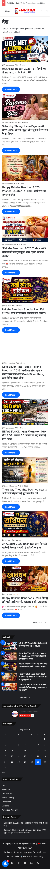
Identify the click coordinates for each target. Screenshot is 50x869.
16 (45, 750)
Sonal (6, 594)
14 (32, 750)
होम (5, 852)
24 (5, 762)
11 (12, 750)
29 (38, 762)
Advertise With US (10, 810)
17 (5, 756)
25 (12, 762)
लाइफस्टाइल (28, 852)
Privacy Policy (8, 797)
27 (25, 762)
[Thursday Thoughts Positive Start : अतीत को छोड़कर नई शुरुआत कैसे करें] (25, 470)
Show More (25, 697)
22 (38, 756)
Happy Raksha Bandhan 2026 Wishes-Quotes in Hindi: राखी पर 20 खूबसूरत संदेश (24, 191)
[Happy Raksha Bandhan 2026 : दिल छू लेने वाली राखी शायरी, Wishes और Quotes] (25, 579)
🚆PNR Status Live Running (32, 856)
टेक (34, 852)
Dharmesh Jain (9, 363)
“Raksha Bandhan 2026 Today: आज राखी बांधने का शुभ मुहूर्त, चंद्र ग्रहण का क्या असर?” (24, 252)
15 (38, 750)
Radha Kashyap (10, 245)
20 (25, 756)
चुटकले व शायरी (42, 852)
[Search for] (46, 12)
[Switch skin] (42, 12)
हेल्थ (12, 856)
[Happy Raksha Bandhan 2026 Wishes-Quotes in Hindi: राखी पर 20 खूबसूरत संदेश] (25, 168)
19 (18, 756)
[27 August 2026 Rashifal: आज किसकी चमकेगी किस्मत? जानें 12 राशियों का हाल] (25, 524)
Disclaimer (6, 802)
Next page (37, 622)
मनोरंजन (19, 852)
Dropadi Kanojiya (10, 122)
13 (25, 750)
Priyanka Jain (9, 65)
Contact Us (7, 793)
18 (12, 756)
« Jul (4, 772)
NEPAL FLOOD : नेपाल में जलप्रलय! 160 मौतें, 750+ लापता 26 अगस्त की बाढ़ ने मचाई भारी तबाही (24, 435)
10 (5, 750)
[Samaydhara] (25, 11)
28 (32, 762)
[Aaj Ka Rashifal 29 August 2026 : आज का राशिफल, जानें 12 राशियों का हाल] (9, 666)
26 (18, 762)
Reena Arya (8, 184)
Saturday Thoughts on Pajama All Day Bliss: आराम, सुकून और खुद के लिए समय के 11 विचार (25, 130)
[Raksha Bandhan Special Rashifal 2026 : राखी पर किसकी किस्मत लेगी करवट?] (25, 290)
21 (32, 756)
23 (45, 756)
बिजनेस (17, 856)
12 (18, 750)
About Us (6, 789)
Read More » (11, 89)
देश (15, 852)
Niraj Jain (7, 306)
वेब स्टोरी (10, 852)
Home (4, 785)
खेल (8, 856)
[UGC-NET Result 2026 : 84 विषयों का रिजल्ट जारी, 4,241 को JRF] (25, 49)
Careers (5, 806)
